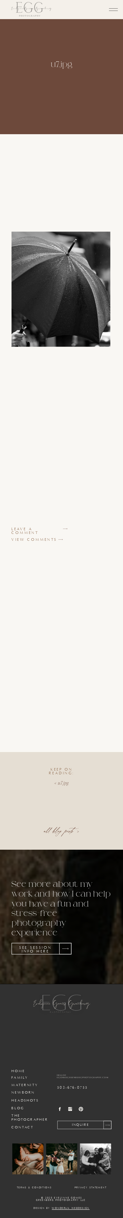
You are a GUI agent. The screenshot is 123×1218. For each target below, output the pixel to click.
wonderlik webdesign (71, 1208)
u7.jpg (63, 783)
